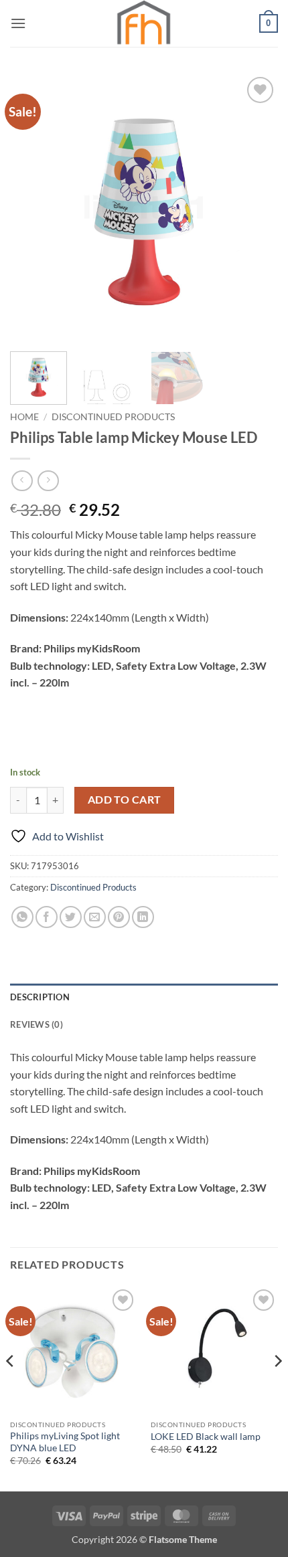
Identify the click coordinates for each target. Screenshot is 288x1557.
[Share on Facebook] (46, 917)
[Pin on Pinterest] (119, 917)
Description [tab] (40, 997)
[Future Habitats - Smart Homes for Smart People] (144, 23)
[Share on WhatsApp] (22, 917)
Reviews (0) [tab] (36, 1024)
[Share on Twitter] (71, 917)
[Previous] (32, 207)
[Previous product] (48, 480)
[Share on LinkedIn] (143, 917)
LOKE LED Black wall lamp (206, 1436)
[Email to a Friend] (95, 917)
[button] (18, 23)
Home (24, 416)
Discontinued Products (113, 416)
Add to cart (124, 800)
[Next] (256, 207)
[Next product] (21, 480)
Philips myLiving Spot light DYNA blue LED (65, 1442)
